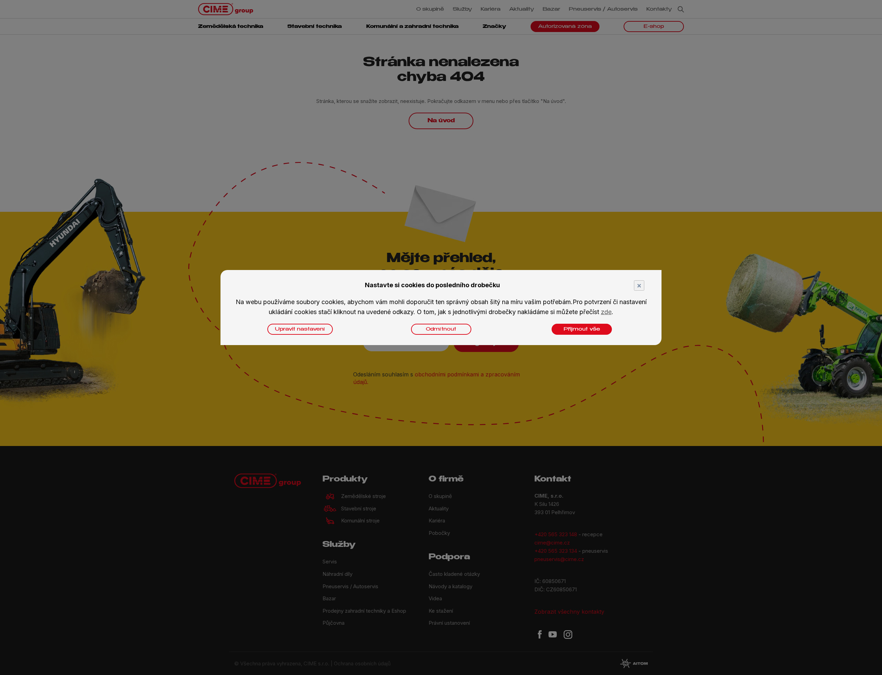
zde (606, 311)
